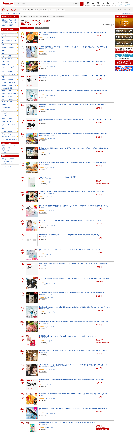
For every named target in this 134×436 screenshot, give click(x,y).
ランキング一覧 (6, 167)
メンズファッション (7, 35)
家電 (3, 77)
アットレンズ (43, 250)
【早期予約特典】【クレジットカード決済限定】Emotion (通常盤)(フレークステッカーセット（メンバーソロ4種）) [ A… (73, 263)
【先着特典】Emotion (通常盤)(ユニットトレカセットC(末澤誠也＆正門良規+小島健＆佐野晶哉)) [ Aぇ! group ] (70, 235)
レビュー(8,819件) (49, 427)
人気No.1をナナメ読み (8, 158)
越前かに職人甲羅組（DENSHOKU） (47, 135)
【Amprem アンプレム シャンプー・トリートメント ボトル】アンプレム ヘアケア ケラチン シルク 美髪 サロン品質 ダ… (73, 350)
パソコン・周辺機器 (7, 71)
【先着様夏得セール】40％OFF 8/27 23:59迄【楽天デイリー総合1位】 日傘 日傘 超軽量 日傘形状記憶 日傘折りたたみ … (73, 104)
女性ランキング (43, 9)
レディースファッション (8, 32)
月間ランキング (6, 150)
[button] (93, 4)
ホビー (3, 110)
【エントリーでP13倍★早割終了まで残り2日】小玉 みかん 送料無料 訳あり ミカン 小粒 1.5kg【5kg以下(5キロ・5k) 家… (73, 32)
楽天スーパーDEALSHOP (45, 178)
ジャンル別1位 (61, 9)
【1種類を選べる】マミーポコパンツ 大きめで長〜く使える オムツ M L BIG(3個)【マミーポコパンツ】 (68, 336)
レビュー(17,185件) (49, 95)
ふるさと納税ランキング (8, 161)
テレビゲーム (5, 113)
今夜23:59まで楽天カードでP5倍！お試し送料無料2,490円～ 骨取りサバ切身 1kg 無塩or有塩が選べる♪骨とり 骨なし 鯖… (73, 133)
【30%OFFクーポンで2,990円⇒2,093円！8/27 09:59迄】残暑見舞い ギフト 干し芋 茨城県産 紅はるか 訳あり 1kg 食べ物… (73, 394)
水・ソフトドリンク (7, 58)
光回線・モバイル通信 (7, 79)
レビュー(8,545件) (49, 341)
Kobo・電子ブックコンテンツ (10, 139)
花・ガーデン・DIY (7, 102)
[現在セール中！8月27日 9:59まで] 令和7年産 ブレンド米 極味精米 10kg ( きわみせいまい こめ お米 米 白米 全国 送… (72, 292)
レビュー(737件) (48, 254)
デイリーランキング (7, 147)
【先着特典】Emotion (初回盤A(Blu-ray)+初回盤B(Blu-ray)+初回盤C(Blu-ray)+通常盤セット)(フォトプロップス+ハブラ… (73, 76)
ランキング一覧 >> (127, 13)
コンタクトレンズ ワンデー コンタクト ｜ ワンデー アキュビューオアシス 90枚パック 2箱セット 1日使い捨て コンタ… (73, 249)
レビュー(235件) (48, 153)
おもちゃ (4, 104)
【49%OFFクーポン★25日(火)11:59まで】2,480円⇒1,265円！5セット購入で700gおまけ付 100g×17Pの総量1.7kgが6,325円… (74, 321)
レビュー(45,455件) (49, 413)
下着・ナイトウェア (7, 45)
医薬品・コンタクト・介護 (9, 93)
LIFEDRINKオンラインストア (46, 91)
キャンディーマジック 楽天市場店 (47, 366)
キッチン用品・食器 (7, 88)
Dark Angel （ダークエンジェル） (47, 48)
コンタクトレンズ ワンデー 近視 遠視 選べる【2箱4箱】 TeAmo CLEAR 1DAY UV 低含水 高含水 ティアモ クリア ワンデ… (74, 220)
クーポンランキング (7, 160)
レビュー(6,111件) (49, 297)
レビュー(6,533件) (49, 196)
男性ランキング (34, 9)
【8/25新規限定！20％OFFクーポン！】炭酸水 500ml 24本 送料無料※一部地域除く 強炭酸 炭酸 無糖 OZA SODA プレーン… (74, 307)
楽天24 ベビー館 (43, 337)
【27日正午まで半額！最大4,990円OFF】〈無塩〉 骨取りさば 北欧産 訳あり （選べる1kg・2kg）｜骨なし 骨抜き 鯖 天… (73, 61)
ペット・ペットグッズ (7, 121)
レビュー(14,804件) (49, 37)
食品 (3, 53)
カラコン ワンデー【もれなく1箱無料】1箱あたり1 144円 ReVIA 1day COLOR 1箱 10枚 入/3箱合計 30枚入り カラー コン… (74, 365)
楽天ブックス (43, 77)
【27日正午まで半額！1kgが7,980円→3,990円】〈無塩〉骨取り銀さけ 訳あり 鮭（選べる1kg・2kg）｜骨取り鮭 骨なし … (73, 162)
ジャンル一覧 (118, 9)
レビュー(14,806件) (49, 225)
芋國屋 (41, 395)
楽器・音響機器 (6, 107)
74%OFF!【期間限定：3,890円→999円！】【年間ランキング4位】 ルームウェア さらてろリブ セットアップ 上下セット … (74, 47)
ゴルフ (3, 128)
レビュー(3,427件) (49, 167)
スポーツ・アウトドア (7, 24)
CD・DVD (4, 115)
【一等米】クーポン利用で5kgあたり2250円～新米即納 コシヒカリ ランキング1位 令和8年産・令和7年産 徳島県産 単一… (73, 148)
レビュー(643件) (48, 182)
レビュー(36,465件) (49, 66)
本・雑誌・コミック (7, 131)
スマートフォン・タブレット (9, 19)
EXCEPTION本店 (43, 149)
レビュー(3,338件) (49, 326)
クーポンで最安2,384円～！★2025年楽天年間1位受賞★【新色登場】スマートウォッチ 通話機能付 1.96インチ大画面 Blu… (74, 278)
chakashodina (42, 106)
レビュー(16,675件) (49, 109)
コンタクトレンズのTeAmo (45, 222)
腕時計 (3, 50)
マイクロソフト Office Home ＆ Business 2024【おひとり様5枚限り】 (58, 177)
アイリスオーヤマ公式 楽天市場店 (47, 193)
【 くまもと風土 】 (44, 34)
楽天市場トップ (5, 13)
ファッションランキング (8, 163)
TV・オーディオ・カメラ (8, 74)
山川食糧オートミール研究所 (46, 294)
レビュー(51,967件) (49, 312)
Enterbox (42, 279)
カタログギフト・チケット (9, 136)
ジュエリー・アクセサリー (9, 22)
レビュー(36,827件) (49, 283)
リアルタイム (52, 9)
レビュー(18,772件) (49, 138)
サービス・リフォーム (7, 134)
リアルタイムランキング (8, 145)
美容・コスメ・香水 (7, 96)
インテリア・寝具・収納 (8, 82)
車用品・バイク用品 (7, 25)
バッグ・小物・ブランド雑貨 (9, 41)
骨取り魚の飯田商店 (44, 63)
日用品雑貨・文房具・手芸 (9, 21)
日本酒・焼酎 (5, 64)
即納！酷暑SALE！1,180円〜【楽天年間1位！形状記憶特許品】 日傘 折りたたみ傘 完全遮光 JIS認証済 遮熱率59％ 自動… (73, 408)
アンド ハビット (43, 352)
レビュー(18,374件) (49, 51)
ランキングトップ (25, 9)
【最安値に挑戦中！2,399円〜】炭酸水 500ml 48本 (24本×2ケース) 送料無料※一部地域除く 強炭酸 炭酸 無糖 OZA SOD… (73, 90)
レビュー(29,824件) (49, 369)
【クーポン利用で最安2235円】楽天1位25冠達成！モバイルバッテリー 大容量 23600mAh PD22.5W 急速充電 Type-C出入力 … (74, 206)
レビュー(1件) (48, 384)
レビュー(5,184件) (49, 210)
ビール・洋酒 (5, 61)
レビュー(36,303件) (49, 398)
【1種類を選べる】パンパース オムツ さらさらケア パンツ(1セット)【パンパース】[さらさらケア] (67, 422)
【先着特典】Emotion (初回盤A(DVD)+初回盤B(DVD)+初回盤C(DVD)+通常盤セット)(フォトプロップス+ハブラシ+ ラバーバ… (75, 119)
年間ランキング (6, 152)
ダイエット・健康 (6, 90)
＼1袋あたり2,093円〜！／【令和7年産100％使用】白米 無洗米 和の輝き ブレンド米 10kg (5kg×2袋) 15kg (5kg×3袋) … (72, 191)
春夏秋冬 (42, 409)
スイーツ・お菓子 (6, 56)
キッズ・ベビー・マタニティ (9, 124)
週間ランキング (6, 149)
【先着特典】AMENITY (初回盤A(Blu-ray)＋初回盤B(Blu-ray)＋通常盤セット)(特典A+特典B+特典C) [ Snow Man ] (71, 379)
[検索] (81, 4)
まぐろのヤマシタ (44, 323)
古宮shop (42, 207)
